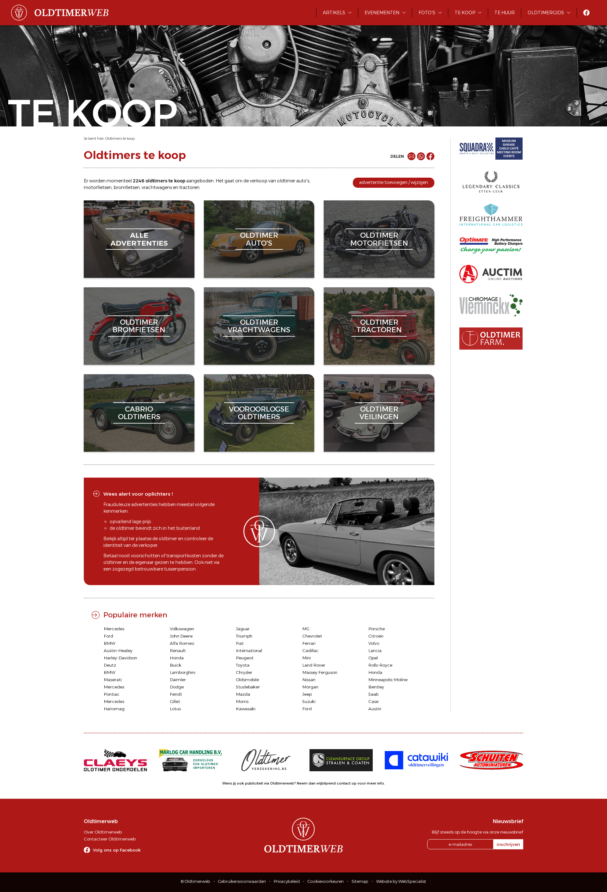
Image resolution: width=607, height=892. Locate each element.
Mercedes (114, 628)
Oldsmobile (247, 679)
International (249, 650)
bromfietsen (126, 187)
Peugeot (245, 657)
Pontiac (112, 694)
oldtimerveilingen (379, 413)
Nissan (309, 679)
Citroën (375, 635)
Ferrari (309, 643)
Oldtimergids (546, 12)
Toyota (242, 665)
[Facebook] (430, 156)
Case (373, 701)
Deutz (110, 665)
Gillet (175, 701)
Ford (108, 635)
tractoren (189, 187)
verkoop (258, 181)
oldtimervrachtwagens (259, 326)
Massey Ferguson (319, 672)
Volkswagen (182, 628)
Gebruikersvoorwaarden (242, 881)
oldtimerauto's (259, 239)
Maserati (113, 679)
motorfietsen (98, 187)
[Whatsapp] (421, 156)
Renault (178, 650)
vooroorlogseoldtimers (259, 413)
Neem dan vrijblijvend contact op (327, 783)
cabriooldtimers (139, 413)
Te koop (465, 12)
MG (306, 628)
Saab (373, 694)
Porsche (376, 628)
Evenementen (382, 12)
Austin (374, 708)
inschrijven (508, 844)
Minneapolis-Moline (388, 679)
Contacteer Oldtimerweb (110, 838)
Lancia (375, 650)
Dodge (177, 686)
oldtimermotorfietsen (379, 239)
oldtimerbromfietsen (139, 326)
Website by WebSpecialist (401, 881)
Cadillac (310, 650)
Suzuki (309, 701)
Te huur (504, 12)
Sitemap (360, 881)
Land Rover (313, 665)
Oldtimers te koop (120, 138)
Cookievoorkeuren (326, 881)
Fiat (240, 643)
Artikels (334, 12)
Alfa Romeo (182, 643)
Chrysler (244, 672)
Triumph (244, 635)
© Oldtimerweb (195, 881)
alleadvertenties (139, 239)
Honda (177, 657)
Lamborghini (182, 672)
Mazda (243, 694)
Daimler (178, 679)
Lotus (175, 708)
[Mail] (411, 156)
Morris (242, 701)
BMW (109, 643)
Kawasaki (245, 708)
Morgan (310, 686)
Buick (175, 665)
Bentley (376, 686)
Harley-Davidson (120, 657)
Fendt (176, 694)
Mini (306, 657)
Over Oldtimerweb (103, 831)
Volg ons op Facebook (117, 849)
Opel (373, 657)
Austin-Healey (118, 650)
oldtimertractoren (379, 326)
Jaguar (243, 628)
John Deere (181, 635)
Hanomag (114, 708)
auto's (302, 181)
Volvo (373, 643)
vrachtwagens (157, 187)
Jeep (307, 694)
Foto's (427, 12)
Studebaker (248, 686)
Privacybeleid (287, 881)
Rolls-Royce (380, 665)
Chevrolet (312, 635)
